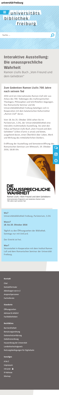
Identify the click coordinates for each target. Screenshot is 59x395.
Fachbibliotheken (10, 317)
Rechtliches (8, 323)
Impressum (8, 365)
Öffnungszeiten (10, 309)
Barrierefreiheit (10, 328)
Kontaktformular (10, 287)
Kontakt (7, 279)
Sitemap (7, 376)
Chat (6, 283)
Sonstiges (8, 357)
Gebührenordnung (11, 339)
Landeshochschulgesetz (13, 347)
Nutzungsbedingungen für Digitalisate (19, 350)
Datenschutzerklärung (13, 335)
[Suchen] (52, 35)
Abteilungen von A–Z (12, 291)
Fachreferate (9, 298)
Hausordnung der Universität (15, 343)
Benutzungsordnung (12, 332)
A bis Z (6, 361)
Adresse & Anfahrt (11, 313)
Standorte (8, 305)
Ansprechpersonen (11, 294)
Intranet (7, 369)
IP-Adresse (8, 373)
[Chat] (56, 148)
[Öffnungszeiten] (56, 161)
